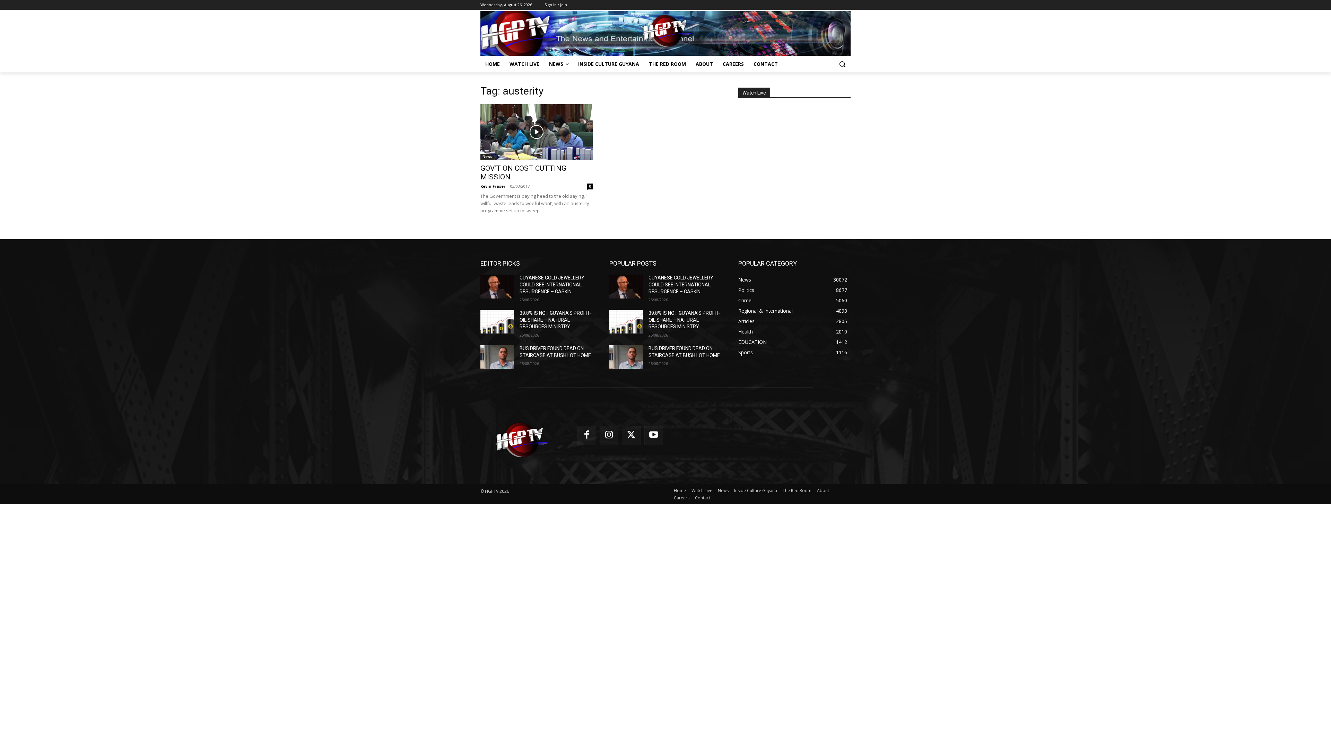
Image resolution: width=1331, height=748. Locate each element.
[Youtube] (653, 435)
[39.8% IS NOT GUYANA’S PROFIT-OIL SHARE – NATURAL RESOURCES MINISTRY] (497, 321)
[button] (842, 64)
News (487, 156)
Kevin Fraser (492, 186)
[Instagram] (609, 435)
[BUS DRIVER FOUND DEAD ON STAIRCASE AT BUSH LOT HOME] (497, 357)
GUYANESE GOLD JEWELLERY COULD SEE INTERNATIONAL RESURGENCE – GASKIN (552, 284)
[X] (631, 435)
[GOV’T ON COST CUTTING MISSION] (536, 132)
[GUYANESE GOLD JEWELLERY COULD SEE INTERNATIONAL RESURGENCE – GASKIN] (497, 286)
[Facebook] (586, 435)
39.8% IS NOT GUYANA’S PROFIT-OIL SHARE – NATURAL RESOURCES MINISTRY (555, 319)
